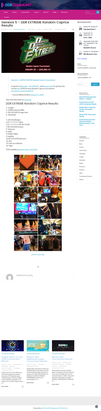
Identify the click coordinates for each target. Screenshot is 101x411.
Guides (81, 157)
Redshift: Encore (90, 48)
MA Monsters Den (90, 54)
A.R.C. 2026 (88, 37)
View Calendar (82, 59)
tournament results (60, 29)
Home (6, 12)
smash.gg (27, 100)
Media (54, 12)
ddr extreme (31, 29)
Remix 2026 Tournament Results (62, 358)
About (14, 12)
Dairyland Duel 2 (89, 29)
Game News (83, 150)
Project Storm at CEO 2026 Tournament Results (12, 359)
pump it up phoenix (6, 368)
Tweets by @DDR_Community (86, 68)
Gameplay (82, 153)
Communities (25, 12)
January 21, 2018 (7, 29)
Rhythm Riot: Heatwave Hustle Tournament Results (37, 359)
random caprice (47, 29)
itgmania (12, 366)
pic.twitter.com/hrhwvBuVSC (22, 91)
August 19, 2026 (7, 364)
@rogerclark (48, 86)
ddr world (4, 366)
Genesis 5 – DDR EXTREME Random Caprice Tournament (33, 80)
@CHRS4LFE (34, 86)
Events (36, 12)
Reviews (82, 170)
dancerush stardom (58, 364)
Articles (45, 12)
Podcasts (82, 166)
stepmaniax (17, 368)
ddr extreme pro (17, 364)
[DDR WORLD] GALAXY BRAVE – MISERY (87, 98)
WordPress (44, 408)
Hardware (82, 160)
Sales (81, 173)
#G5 (18, 89)
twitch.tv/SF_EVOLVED (28, 149)
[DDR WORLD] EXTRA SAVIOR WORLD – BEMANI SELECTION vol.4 (87, 122)
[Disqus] (37, 312)
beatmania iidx (67, 362)
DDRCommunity (24, 275)
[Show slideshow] (37, 254)
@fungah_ (24, 86)
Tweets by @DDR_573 (84, 77)
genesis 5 (39, 29)
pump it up (55, 366)
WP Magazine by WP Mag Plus (58, 408)
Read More (4, 386)
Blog (80, 144)
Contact (6, 17)
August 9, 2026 (57, 362)
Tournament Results (19, 29)
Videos (81, 179)
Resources (64, 12)
